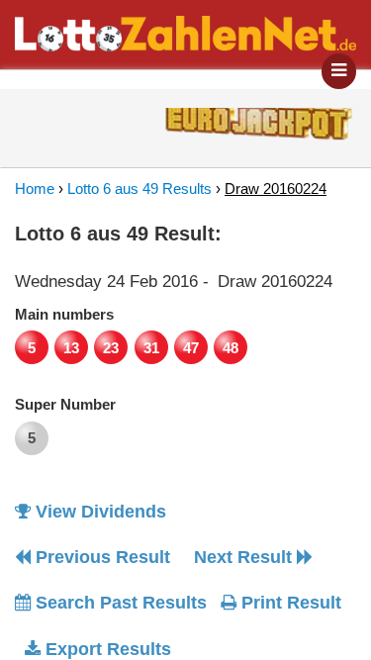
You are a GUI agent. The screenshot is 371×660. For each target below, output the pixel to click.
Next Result (245, 557)
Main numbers (64, 314)
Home (34, 188)
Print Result (288, 603)
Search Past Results (119, 603)
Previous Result (100, 557)
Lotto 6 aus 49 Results (139, 188)
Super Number (65, 404)
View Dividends (98, 511)
